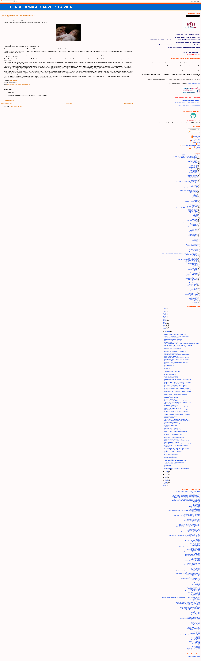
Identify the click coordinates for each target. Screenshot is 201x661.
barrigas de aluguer (193, 176)
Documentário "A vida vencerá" (172, 423)
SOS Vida (195, 287)
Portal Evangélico (195, 619)
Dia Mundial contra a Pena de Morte (173, 434)
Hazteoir (198, 567)
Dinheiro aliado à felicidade (171, 370)
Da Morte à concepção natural (192, 540)
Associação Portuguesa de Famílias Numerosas (188, 518)
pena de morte (194, 267)
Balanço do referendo (192, 175)
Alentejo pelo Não (195, 508)
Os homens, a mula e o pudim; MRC (191, 608)
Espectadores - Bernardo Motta (192, 552)
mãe (197, 246)
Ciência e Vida (194, 182)
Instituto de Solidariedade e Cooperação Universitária (186, 577)
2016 (164, 317)
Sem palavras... (168, 465)
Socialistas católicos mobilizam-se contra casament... (177, 354)
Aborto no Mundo (192, 161)
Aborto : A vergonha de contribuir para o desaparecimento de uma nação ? (26, 22)
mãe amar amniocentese (192, 248)
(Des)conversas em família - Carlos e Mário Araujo (187, 491)
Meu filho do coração (194, 589)
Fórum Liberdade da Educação (192, 564)
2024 (164, 311)
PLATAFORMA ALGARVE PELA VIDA (41, 7)
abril (166, 477)
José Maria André (195, 140)
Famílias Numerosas (169, 453)
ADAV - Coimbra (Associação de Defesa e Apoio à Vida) (186, 496)
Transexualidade (194, 295)
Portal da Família (195, 622)
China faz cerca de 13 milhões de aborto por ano (176, 440)
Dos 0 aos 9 (197, 544)
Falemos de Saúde (195, 557)
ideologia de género (193, 235)
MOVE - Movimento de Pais (193, 587)
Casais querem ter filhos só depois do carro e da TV (177, 468)
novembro (167, 331)
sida (197, 283)
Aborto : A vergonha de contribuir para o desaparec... (177, 414)
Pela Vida (197, 613)
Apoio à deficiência (193, 165)
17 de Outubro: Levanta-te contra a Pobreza (175, 393)
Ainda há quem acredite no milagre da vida (175, 460)
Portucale (197, 147)
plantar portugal (194, 272)
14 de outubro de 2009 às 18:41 (15, 98)
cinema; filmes (194, 184)
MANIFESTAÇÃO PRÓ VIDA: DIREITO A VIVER (176, 400)
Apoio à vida (10, 84)
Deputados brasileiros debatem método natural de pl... (177, 443)
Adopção (195, 162)
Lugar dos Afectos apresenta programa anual (175, 431)
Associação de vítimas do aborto (192, 520)
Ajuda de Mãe (196, 505)
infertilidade (195, 240)
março (166, 479)
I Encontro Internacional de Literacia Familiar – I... (176, 411)
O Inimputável (196, 601)
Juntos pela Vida (194, 241)
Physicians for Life (195, 614)
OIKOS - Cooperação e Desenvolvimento (189, 607)
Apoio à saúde (193, 170)
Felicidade (194, 225)
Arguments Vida (196, 511)
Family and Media (195, 559)
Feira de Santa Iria (193, 224)
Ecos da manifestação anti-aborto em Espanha (176, 386)
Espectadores (196, 137)
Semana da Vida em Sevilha (171, 425)
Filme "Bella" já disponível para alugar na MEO (176, 410)
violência (196, 300)
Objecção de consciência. (191, 262)
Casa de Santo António (194, 534)
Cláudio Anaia (196, 136)
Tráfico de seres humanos (191, 294)
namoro (196, 256)
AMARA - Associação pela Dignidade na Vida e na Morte (186, 500)
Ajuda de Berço (196, 504)
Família (195, 221)
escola (196, 214)
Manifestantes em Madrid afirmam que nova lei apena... (178, 391)
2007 (164, 485)
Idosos (196, 236)
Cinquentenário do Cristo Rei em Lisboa (174, 449)
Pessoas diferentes (193, 269)
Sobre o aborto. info (195, 633)
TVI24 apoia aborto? (193, 298)
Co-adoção (195, 185)
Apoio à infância (193, 167)
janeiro (166, 482)
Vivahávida (197, 647)
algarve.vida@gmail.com (194, 83)
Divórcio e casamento (169, 399)
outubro (167, 333)
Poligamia (195, 273)
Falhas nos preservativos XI (171, 367)
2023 (164, 313)
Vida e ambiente (193, 299)
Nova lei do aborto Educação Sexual (188, 259)
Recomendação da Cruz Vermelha (173, 430)
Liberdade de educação (190, 155)
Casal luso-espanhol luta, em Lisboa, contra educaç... (177, 420)
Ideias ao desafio (195, 569)
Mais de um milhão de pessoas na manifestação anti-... (178, 390)
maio (166, 476)
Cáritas (198, 539)
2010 (164, 327)
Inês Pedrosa (195, 238)
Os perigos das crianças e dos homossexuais (175, 466)
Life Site (198, 583)
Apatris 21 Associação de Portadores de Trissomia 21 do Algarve (184, 510)
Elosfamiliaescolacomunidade (192, 549)
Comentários (193, 131)
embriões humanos (193, 211)
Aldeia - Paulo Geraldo (194, 506)
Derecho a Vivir (196, 541)
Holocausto (195, 233)
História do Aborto (193, 231)
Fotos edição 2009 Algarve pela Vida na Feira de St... (177, 357)
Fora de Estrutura (195, 562)
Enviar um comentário (9, 100)
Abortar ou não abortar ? (170, 463)
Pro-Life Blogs (196, 624)
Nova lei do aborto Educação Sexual (185, 156)
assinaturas (195, 174)
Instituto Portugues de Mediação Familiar (189, 572)
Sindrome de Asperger (170, 456)
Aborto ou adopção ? (169, 459)
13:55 (17, 82)
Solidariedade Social (192, 285)
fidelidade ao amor (193, 226)
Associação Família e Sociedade (192, 514)
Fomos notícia (167, 368)
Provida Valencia (196, 626)
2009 (164, 328)
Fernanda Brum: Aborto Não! (171, 397)
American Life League (194, 509)
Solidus (198, 636)
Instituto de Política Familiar (193, 575)
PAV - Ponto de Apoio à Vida (193, 609)
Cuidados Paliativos (193, 191)
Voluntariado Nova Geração (193, 648)
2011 (164, 325)
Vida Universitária (195, 643)
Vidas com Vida (196, 645)
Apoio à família (193, 166)
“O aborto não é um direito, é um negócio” (174, 403)
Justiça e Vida (194, 243)
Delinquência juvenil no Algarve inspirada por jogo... (177, 445)
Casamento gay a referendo (171, 342)
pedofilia (196, 265)
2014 (164, 320)
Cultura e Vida (193, 192)
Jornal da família (196, 579)
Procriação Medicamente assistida (189, 275)
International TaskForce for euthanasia (190, 578)
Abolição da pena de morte (171, 405)
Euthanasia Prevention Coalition (192, 554)
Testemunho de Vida (192, 292)
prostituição (195, 277)
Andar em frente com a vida (171, 376)
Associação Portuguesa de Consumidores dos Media (187, 515)
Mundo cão (195, 255)
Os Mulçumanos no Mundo (171, 422)
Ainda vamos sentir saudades (171, 373)
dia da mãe (195, 195)
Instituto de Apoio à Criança (193, 574)
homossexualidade (193, 234)
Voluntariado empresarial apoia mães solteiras (175, 419)
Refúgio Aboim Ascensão (194, 627)
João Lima (197, 139)
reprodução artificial (193, 282)
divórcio (196, 199)
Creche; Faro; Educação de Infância (189, 190)
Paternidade (194, 264)
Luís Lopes (197, 142)
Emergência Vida (195, 550)
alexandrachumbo (195, 148)
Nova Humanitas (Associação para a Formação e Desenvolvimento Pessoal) (181, 597)
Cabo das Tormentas (195, 528)
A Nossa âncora (196, 492)
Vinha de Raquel (196, 646)
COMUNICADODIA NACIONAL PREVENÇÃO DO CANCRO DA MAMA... (182, 343)
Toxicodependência (193, 293)
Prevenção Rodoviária (192, 274)
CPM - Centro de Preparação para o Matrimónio (188, 526)
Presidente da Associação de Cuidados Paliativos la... (177, 433)
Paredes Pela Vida (195, 612)
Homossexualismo (195, 568)
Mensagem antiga (128, 103)
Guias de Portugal (195, 565)
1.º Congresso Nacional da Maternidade (188, 157)
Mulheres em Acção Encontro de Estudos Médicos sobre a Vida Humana (180, 253)
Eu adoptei (197, 553)
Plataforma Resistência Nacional (192, 616)
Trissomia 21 (194, 297)
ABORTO (166, 446)
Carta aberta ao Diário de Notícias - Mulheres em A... (177, 448)
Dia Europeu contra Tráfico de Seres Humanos (176, 383)
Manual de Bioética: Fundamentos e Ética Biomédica (177, 379)
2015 (164, 319)
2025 (164, 310)
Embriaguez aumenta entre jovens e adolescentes (176, 362)
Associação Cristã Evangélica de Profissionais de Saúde (186, 513)
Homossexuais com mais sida (171, 350)
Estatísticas (195, 215)
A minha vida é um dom (194, 494)
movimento (195, 250)
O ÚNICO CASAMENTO (170, 374)
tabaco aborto (194, 289)
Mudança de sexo (193, 251)
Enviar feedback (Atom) (16, 106)
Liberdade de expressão (192, 245)
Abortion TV (197, 503)
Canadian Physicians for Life (193, 530)
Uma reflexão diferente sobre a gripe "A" (174, 462)
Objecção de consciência (191, 260)
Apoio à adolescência (192, 163)
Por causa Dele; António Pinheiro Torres (190, 618)
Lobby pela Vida (196, 585)
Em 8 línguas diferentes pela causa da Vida (175, 334)
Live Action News (195, 584)
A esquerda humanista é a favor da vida (174, 436)
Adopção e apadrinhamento (171, 377)
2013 (164, 322)
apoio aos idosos (193, 172)
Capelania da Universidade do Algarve (190, 531)
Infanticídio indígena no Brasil (171, 442)
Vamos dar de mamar (194, 641)
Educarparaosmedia (195, 545)
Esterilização (195, 216)
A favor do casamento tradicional (172, 408)
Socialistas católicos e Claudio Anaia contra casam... (177, 359)
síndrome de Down (193, 284)
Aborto (195, 158)
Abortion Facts (196, 501)
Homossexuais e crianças (170, 457)
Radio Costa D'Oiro (193, 279)
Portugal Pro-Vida (195, 623)
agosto (166, 471)
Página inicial (68, 103)
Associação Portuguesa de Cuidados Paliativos (188, 516)
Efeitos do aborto (192, 210)
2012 (164, 323)
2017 (164, 316)
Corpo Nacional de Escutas (193, 536)
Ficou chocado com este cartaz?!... (173, 428)
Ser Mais (198, 632)
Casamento (194, 180)
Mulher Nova (197, 593)
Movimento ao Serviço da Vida (192, 590)
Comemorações (194, 186)
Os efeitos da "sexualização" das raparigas (175, 351)
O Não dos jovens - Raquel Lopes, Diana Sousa (188, 602)
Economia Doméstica (193, 204)
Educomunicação (195, 548)
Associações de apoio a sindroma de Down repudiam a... (178, 345)
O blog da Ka (196, 606)
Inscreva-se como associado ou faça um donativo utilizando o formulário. (18, 15)
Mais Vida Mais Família (194, 588)
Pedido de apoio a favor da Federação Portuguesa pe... (178, 382)
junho (166, 474)
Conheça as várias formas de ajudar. (9, 16)
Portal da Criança (195, 621)
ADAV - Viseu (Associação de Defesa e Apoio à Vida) (187, 499)
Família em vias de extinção (171, 356)
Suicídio (196, 288)
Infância (196, 239)
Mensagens (193, 129)
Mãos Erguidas (196, 596)
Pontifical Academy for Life (193, 617)
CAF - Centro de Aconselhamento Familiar (189, 524)
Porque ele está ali (169, 365)
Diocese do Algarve (195, 543)
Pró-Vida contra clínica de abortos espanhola (175, 385)
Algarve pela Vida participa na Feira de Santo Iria (176, 406)
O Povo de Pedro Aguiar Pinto (192, 604)
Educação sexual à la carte (171, 353)
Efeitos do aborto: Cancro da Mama (173, 348)
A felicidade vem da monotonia (172, 426)
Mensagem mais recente (7, 103)
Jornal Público (13, 80)
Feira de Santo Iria (169, 417)
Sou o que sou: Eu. (195, 637)
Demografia (27, 84)
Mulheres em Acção (195, 594)
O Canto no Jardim (195, 599)
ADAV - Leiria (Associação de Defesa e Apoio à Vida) (187, 497)
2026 (164, 308)
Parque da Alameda (193, 263)
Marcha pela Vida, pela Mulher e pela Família (175, 394)
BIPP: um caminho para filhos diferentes (174, 340)
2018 (164, 314)
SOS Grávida (196, 631)
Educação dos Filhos (192, 206)
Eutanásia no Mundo (192, 220)
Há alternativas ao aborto (170, 416)
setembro (167, 469)
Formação (195, 229)
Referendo (195, 280)
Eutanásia (194, 219)
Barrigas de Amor (195, 523)
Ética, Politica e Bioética (194, 650)
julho (166, 473)
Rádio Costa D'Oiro (195, 629)
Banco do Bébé (196, 521)
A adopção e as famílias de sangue (173, 339)
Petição (196, 270)
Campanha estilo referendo (191, 179)
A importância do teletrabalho (171, 337)
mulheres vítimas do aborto (191, 254)
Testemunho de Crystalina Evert (172, 371)
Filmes (196, 228)
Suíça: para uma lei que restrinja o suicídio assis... (176, 336)
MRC (198, 144)
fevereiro (167, 480)
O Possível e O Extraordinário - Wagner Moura (188, 603)
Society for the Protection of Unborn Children (189, 634)
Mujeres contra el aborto (194, 592)
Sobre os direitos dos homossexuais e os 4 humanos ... (178, 347)
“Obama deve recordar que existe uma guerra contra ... (178, 402)
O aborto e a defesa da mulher (172, 360)
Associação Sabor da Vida (193, 519)
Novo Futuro (197, 598)
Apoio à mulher (193, 169)
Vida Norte (197, 642)
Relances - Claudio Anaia (193, 628)
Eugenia (195, 218)
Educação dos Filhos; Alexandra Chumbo (189, 546)
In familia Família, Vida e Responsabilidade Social (187, 570)
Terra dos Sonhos (195, 639)
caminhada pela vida (193, 177)
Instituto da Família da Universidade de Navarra (188, 573)
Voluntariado (194, 302)
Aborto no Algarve (193, 160)
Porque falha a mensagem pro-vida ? (173, 439)
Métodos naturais (193, 249)
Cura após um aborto (194, 538)
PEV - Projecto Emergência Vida (192, 611)
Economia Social (194, 205)
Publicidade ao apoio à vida (191, 278)
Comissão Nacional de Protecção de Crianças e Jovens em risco (184, 535)
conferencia (195, 189)
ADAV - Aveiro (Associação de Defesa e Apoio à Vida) (186, 495)
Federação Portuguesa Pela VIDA (191, 560)
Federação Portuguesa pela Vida (190, 223)
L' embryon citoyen (195, 582)
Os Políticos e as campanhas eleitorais (174, 437)
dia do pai (195, 196)
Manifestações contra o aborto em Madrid (174, 396)
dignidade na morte (193, 197)
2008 (164, 483)
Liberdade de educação (192, 244)
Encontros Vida (194, 212)
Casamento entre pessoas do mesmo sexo (186, 181)
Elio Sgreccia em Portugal (170, 363)
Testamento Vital (194, 290)
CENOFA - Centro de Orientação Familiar (189, 525)
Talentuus (197, 638)
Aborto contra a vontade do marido (173, 451)
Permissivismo (193, 268)
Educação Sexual (192, 209)
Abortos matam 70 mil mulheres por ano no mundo (177, 413)
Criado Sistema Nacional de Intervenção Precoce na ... (178, 388)
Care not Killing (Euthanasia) (193, 533)
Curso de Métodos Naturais (171, 454)
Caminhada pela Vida (194, 529)
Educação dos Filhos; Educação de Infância (187, 207)
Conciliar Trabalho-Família (19, 84)
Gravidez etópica (194, 230)
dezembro (167, 330)
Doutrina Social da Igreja (191, 201)
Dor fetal (196, 200)
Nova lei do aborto (192, 258)
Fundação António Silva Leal (193, 563)
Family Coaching (196, 558)
